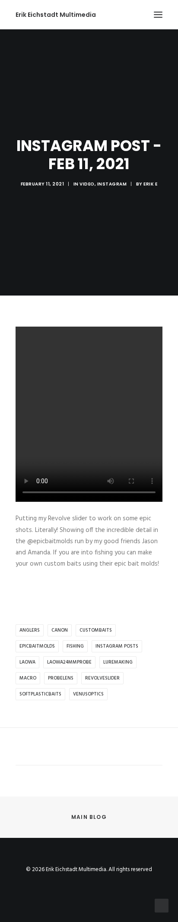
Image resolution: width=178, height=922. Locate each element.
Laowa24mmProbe (69, 662)
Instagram (112, 184)
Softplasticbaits (40, 694)
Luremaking (118, 662)
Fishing (75, 646)
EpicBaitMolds (37, 646)
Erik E (150, 184)
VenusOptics (88, 694)
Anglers (29, 630)
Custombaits (95, 630)
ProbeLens (60, 678)
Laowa (27, 662)
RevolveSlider (102, 678)
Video (87, 184)
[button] (158, 14)
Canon (59, 630)
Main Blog (89, 817)
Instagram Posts (116, 646)
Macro (27, 678)
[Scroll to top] (161, 905)
